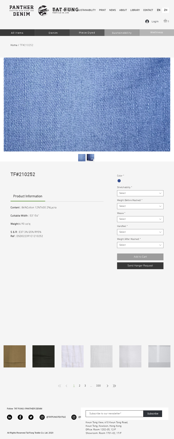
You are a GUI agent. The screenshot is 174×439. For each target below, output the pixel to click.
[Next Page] (108, 385)
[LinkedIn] (9, 417)
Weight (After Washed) (129, 239)
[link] (27, 196)
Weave (121, 213)
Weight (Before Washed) (129, 200)
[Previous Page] (66, 385)
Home (14, 45)
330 (98, 386)
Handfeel (122, 226)
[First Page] (60, 385)
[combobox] (140, 193)
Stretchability (124, 187)
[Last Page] (114, 385)
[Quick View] (15, 356)
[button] (167, 20)
